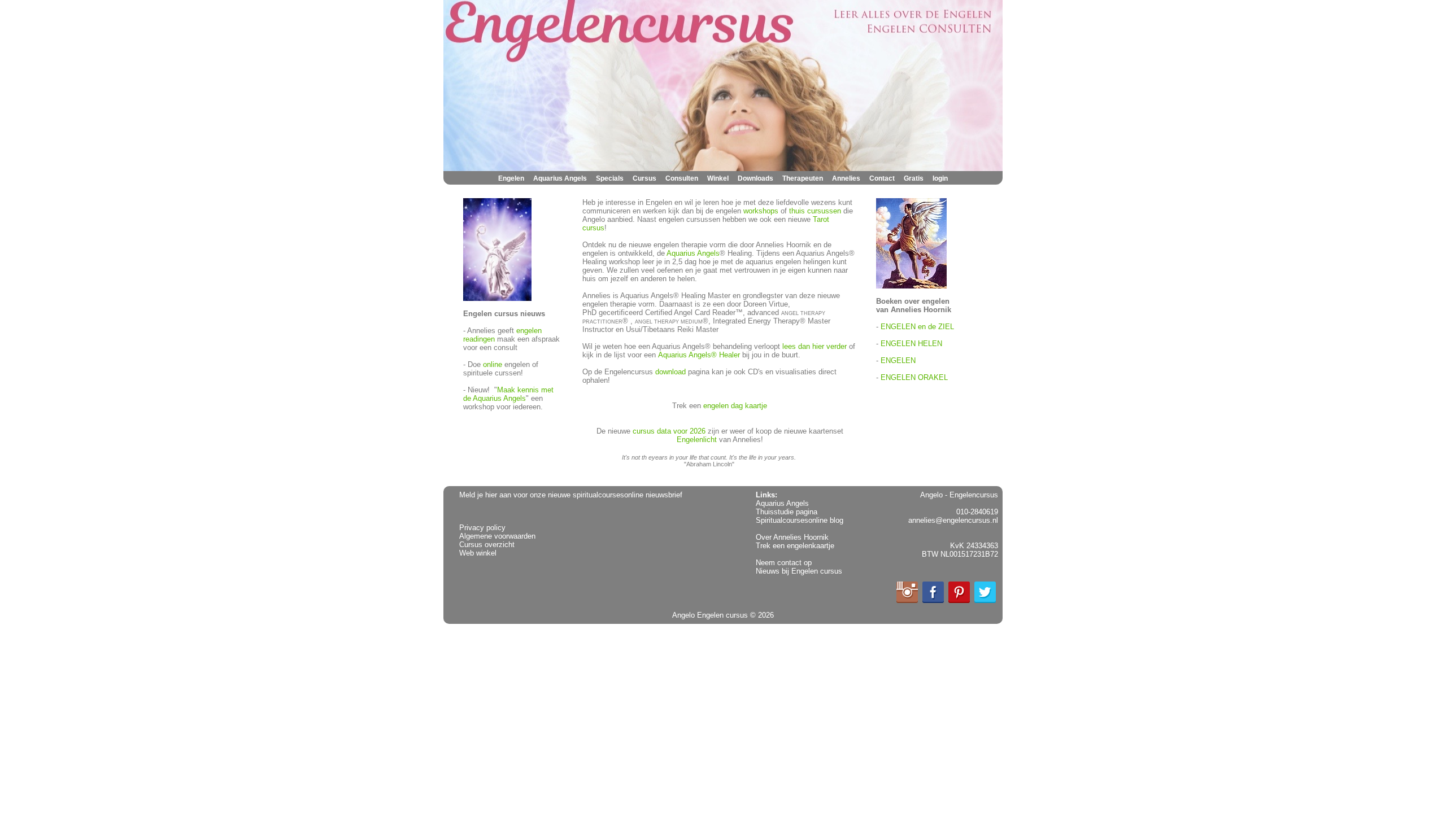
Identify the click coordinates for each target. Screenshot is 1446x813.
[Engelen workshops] (911, 286)
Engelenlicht (697, 439)
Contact (882, 178)
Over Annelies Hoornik (792, 537)
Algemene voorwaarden (497, 536)
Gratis (914, 178)
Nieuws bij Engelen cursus (799, 571)
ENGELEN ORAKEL (914, 377)
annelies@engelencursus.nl (953, 520)
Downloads (755, 178)
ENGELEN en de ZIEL (917, 326)
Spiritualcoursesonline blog (799, 520)
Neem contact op (784, 562)
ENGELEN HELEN (911, 343)
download (670, 372)
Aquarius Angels (560, 178)
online (492, 364)
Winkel (718, 178)
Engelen (511, 178)
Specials (610, 178)
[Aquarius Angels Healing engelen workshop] (497, 298)
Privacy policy (482, 527)
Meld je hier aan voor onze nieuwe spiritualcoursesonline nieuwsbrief (570, 495)
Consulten (681, 178)
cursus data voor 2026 (669, 431)
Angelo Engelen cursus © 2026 (723, 615)
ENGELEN (898, 360)
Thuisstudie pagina (786, 512)
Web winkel (477, 553)
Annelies (846, 178)
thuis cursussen (815, 211)
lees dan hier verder (814, 346)
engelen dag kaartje (735, 405)
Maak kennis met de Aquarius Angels (508, 394)
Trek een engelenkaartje (795, 545)
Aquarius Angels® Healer (699, 355)
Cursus (644, 178)
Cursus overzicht (487, 544)
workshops (760, 211)
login (940, 178)
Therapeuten (802, 178)
